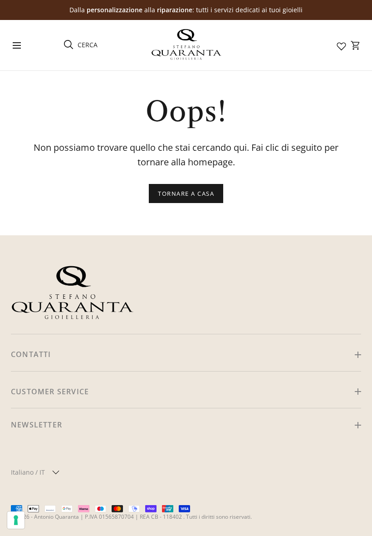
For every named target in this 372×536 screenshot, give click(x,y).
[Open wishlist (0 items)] (340, 45)
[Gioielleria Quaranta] (186, 45)
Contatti (31, 354)
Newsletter (36, 425)
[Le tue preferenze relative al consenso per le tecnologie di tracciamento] (15, 520)
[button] (16, 45)
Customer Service (50, 392)
